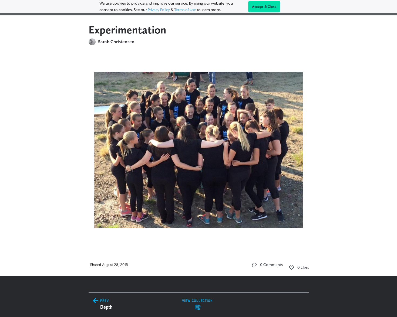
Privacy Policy (159, 10)
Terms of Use (185, 10)
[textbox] (198, 147)
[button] (254, 265)
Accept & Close (264, 7)
